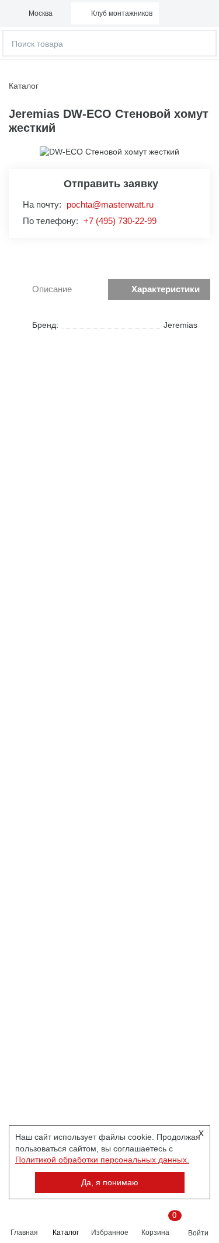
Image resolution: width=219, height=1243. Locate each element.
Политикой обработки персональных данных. (102, 1159)
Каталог (66, 1232)
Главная (24, 1232)
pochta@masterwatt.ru (110, 204)
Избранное (109, 1232)
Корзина (157, 1224)
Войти (198, 1233)
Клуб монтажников (121, 13)
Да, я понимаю (109, 1182)
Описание (52, 289)
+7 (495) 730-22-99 (120, 221)
